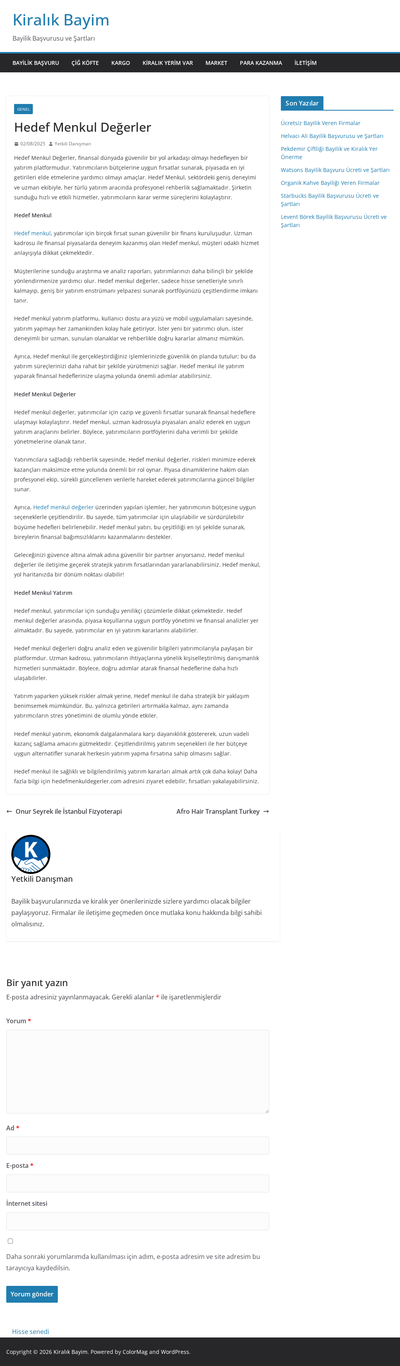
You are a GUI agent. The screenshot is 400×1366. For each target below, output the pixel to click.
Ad (13, 1128)
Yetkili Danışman (73, 143)
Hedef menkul (32, 233)
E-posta (20, 1165)
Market (216, 62)
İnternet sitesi (26, 1203)
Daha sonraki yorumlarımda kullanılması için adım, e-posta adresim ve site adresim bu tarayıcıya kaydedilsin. (133, 1262)
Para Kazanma (261, 62)
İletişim (306, 62)
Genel (23, 109)
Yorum (18, 1021)
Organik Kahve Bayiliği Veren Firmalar (330, 182)
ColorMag (135, 1351)
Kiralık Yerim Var (168, 62)
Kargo (120, 62)
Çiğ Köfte (85, 62)
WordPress (175, 1351)
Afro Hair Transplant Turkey (218, 811)
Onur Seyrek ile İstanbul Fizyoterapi (69, 811)
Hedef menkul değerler (63, 507)
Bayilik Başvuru (35, 62)
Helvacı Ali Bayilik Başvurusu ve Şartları (332, 136)
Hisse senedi (30, 1331)
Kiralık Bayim (61, 19)
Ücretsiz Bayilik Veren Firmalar (321, 123)
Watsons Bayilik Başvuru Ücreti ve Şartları (335, 170)
